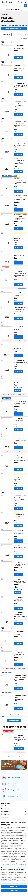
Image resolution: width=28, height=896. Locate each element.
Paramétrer (14, 894)
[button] (14, 2)
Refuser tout (14, 890)
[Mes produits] (18, 2)
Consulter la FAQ (13, 796)
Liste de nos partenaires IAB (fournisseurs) (13, 880)
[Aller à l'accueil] (2, 2)
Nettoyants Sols (16, 25)
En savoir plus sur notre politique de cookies (14, 864)
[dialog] (14, 857)
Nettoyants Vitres (6, 25)
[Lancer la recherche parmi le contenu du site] (25, 5)
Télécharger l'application (15, 790)
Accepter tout (14, 886)
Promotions (16, 34)
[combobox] (14, 5)
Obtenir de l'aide (13, 783)
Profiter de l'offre (22, 287)
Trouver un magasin (14, 777)
